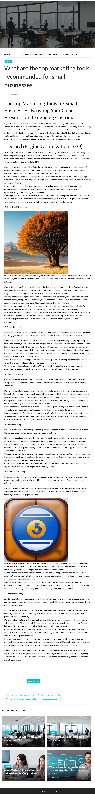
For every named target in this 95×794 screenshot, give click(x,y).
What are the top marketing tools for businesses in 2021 (22, 738)
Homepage (8, 54)
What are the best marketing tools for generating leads (68, 738)
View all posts (33, 681)
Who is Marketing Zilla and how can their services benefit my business (21, 772)
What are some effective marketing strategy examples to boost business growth (68, 770)
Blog (17, 54)
